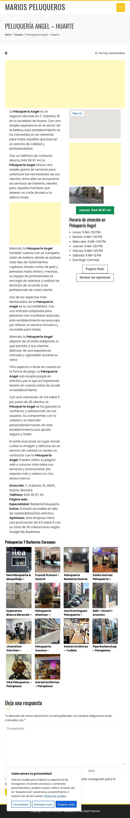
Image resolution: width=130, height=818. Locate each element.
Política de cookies (55, 796)
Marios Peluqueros (35, 7)
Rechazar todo (43, 804)
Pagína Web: (95, 269)
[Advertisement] (65, 84)
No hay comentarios (112, 53)
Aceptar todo (66, 804)
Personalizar (21, 804)
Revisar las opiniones (95, 277)
